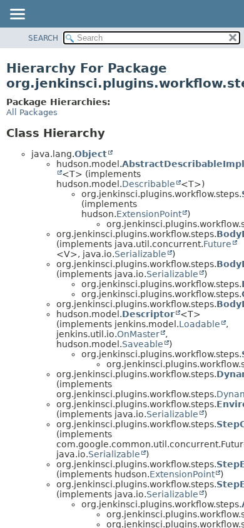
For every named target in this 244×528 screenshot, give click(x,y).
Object (90, 154)
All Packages (32, 112)
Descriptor (148, 314)
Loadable (199, 324)
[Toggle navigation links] (17, 15)
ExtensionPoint (148, 214)
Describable (148, 184)
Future (217, 244)
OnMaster (138, 334)
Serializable (140, 254)
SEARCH (43, 38)
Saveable (142, 344)
